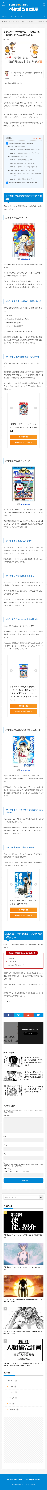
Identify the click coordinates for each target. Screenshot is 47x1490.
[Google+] (29, 1015)
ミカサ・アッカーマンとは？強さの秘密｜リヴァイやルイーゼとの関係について (33, 1061)
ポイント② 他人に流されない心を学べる (24, 153)
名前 (5, 1136)
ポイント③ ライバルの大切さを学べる (23, 167)
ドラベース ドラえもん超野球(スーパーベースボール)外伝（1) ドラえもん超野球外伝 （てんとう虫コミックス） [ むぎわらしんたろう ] (23, 693)
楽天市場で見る (23, 437)
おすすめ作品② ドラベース (17, 157)
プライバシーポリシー (14, 1479)
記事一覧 (14, 21)
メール (6, 1145)
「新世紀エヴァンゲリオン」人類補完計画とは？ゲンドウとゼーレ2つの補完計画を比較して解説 (23, 1364)
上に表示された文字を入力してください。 (17, 1171)
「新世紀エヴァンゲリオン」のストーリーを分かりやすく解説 (23, 1268)
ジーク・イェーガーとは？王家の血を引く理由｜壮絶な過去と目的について (23, 1332)
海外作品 (13, 1409)
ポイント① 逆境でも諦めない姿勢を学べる (25, 149)
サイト (6, 1154)
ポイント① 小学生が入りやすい (21, 160)
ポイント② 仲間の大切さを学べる (22, 179)
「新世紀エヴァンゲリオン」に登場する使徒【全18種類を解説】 (23, 1236)
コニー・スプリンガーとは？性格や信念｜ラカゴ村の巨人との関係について (33, 1090)
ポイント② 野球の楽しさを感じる (22, 163)
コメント (7, 1115)
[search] (41, 1197)
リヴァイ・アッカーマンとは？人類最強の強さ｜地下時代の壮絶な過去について (33, 1076)
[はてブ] (39, 1015)
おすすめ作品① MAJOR (16, 146)
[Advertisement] (23, 1440)
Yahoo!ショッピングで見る (23, 442)
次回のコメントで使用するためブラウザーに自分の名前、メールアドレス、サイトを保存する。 (23, 1165)
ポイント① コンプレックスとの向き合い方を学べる (25, 175)
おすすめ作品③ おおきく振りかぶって (21, 170)
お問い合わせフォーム (33, 1479)
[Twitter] (19, 1015)
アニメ (10, 16)
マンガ (16, 16)
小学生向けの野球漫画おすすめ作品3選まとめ (22, 182)
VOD (22, 16)
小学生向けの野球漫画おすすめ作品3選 (20, 143)
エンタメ (23, 21)
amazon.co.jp (25, 259)
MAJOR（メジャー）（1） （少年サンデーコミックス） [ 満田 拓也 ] (23, 427)
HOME (6, 21)
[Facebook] (9, 1015)
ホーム (4, 16)
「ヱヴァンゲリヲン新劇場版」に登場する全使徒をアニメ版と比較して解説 (23, 1300)
